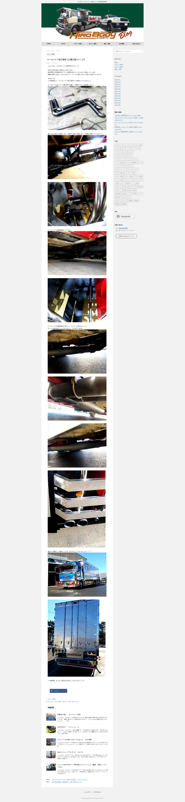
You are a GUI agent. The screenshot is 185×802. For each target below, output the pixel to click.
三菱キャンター (120, 183)
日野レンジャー (138, 193)
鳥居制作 (123, 204)
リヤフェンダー (138, 180)
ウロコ (117, 148)
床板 (125, 190)
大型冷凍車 (139, 187)
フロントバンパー (121, 169)
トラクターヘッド (121, 159)
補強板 (137, 200)
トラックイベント (133, 159)
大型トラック (75, 701)
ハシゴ (140, 162)
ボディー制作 (131, 173)
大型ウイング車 (66, 701)
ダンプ (131, 152)
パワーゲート (119, 166)
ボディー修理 (92, 43)
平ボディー (119, 190)
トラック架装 (119, 162)
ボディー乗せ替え (121, 173)
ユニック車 (119, 180)
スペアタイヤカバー (121, 152)
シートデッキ (136, 148)
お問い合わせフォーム (126, 236)
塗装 (137, 183)
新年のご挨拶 (132, 190)
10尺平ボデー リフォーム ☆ (68, 727)
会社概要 (121, 43)
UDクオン (118, 145)
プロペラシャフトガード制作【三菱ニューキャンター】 (70, 779)
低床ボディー (130, 183)
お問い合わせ (136, 43)
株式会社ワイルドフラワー (123, 197)
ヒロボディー (129, 166)
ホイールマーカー (133, 169)
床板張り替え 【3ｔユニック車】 (69, 714)
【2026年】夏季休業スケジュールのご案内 (128, 115)
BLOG (63, 43)
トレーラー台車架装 (130, 162)
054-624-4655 (123, 228)
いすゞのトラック (128, 145)
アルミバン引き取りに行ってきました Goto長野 (74, 739)
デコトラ (50, 701)
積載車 (131, 200)
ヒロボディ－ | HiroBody (92, 792)
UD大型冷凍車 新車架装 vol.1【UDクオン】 (67, 782)
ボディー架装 (78, 43)
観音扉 (117, 204)
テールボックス (120, 155)
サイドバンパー (125, 148)
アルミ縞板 (139, 145)
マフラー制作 (57, 701)
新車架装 (118, 193)
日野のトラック (127, 193)
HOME (49, 43)
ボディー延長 (119, 176)
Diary (116, 62)
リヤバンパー (127, 180)
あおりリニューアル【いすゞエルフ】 (70, 752)
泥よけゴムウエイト (121, 200)
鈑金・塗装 (107, 43)
